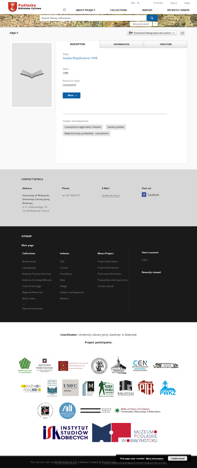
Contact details (106, 286)
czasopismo (69, 84)
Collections (118, 10)
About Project (85, 10)
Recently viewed (178, 10)
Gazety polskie (116, 127)
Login (187, 2)
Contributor (66, 273)
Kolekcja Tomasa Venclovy (36, 273)
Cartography (29, 267)
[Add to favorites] (182, 32)
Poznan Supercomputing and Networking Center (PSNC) (134, 462)
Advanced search (141, 24)
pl (138, 3)
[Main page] (64, 10)
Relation (64, 298)
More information (155, 458)
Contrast (158, 2)
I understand (177, 458)
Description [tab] (77, 44)
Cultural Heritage (31, 286)
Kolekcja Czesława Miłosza (36, 280)
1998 (65, 73)
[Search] (152, 18)
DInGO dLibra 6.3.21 (66, 462)
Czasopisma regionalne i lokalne (83, 127)
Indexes (147, 10)
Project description (108, 261)
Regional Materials (32, 292)
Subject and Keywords (72, 292)
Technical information (109, 273)
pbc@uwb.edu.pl (111, 195)
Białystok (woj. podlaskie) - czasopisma (87, 133)
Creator (64, 267)
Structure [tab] (166, 44)
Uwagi (63, 286)
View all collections (32, 308)
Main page (28, 245)
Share (173, 3)
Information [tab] (121, 44)
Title (62, 261)
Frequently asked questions (112, 280)
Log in (145, 259)
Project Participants (108, 267)
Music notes (28, 298)
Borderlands (29, 261)
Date (62, 280)
